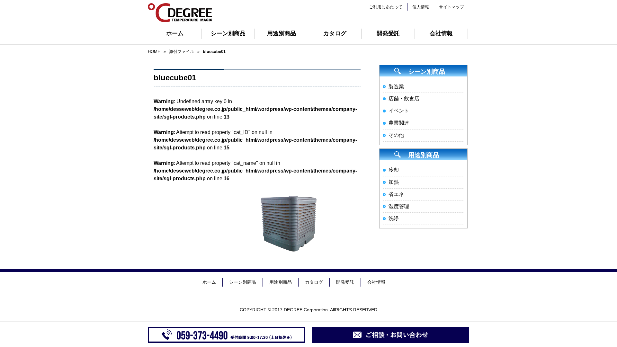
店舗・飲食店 (404, 98)
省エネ (396, 194)
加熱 (394, 182)
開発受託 (388, 33)
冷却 (394, 170)
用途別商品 (281, 33)
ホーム (174, 33)
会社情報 (441, 33)
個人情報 (420, 6)
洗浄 (394, 218)
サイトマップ (451, 6)
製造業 (396, 86)
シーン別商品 (228, 33)
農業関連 (399, 123)
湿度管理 (399, 206)
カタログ (334, 33)
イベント (399, 110)
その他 (396, 135)
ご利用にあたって (385, 6)
